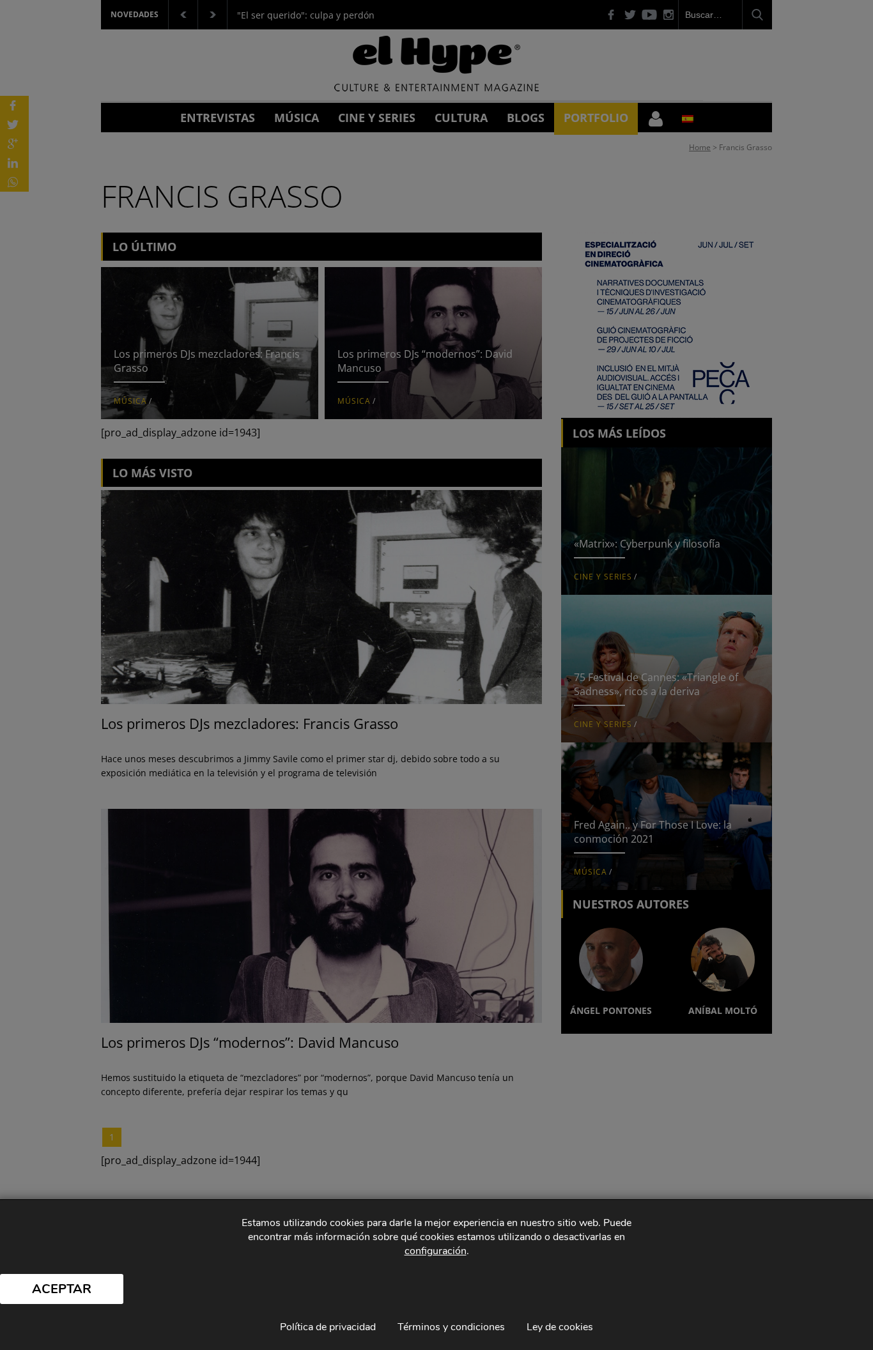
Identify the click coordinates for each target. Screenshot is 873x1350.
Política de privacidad (328, 1327)
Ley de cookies (560, 1327)
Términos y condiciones (451, 1327)
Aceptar (61, 1289)
